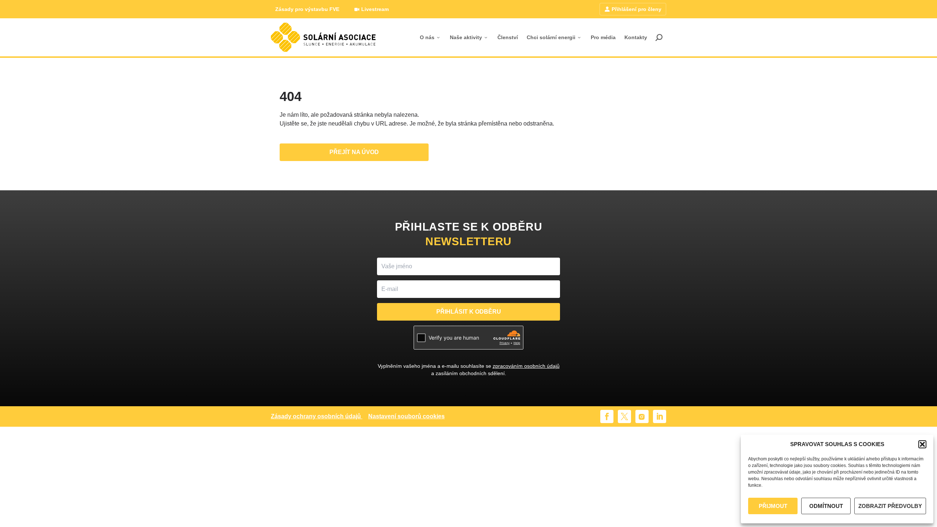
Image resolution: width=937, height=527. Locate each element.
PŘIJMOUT (773, 506)
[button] (922, 444)
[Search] (659, 37)
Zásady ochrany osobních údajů (316, 416)
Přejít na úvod (354, 152)
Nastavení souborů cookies (406, 416)
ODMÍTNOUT (826, 506)
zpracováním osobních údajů (526, 366)
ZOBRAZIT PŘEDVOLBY (890, 506)
